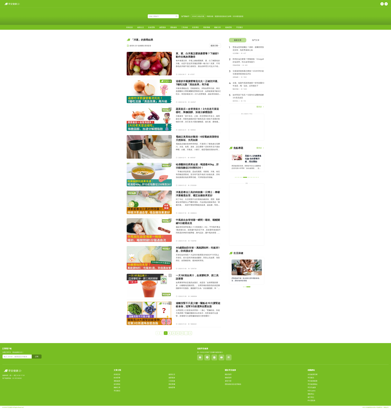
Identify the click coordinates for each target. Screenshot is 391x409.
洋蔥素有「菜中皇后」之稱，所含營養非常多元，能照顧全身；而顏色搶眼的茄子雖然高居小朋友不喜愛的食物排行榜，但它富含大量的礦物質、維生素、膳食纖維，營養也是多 (198, 119)
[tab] (237, 40)
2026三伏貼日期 (198, 16)
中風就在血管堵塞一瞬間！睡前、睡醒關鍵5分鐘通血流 (198, 221)
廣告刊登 (228, 381)
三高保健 (184, 27)
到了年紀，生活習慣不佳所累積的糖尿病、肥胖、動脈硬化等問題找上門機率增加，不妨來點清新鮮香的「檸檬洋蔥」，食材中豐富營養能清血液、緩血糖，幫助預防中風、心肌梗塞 (198, 202)
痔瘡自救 (210, 16)
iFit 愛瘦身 (311, 400)
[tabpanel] (246, 76)
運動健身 (173, 27)
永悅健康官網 (312, 374)
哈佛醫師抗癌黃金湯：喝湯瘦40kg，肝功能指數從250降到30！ (197, 166)
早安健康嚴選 (312, 381)
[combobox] (215, 46)
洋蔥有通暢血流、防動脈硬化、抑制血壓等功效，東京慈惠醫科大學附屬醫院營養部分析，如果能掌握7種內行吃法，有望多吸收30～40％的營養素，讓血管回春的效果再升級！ (198, 91)
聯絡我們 (228, 378)
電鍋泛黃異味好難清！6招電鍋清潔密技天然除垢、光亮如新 (197, 138)
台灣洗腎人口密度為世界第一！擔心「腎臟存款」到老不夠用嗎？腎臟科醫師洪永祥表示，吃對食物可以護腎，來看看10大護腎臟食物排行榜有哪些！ (198, 313)
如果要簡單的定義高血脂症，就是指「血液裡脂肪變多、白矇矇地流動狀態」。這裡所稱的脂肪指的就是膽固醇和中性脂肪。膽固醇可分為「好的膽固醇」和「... (198, 285)
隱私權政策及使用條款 (233, 384)
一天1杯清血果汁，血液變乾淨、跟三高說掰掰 (197, 277)
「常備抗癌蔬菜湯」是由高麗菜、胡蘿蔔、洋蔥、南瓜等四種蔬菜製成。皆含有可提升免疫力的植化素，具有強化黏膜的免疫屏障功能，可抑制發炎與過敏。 (198, 174)
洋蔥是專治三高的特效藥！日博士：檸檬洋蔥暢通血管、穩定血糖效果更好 (198, 194)
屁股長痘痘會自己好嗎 (223, 16)
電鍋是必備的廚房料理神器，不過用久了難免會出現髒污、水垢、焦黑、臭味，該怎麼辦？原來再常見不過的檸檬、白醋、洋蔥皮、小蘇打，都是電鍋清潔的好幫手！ (198, 147)
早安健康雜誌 (312, 384)
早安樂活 (239, 27)
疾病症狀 (129, 27)
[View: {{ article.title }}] (149, 63)
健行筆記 (311, 397)
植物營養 (228, 27)
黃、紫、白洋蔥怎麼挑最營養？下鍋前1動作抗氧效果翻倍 (197, 55)
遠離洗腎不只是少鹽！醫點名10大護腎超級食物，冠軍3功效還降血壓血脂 (198, 305)
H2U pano (311, 391)
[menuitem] (129, 27)
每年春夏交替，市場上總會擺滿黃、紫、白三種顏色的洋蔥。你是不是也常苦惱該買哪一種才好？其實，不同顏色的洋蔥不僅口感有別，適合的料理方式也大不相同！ (198, 64)
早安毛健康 (312, 387)
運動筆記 (311, 394)
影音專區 (195, 27)
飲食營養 (151, 27)
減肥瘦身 (162, 27)
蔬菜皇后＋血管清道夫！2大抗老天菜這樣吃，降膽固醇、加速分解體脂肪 (197, 110)
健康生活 (140, 27)
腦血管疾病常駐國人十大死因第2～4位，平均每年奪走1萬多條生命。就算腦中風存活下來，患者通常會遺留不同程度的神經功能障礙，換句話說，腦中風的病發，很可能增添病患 (198, 230)
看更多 (259, 107)
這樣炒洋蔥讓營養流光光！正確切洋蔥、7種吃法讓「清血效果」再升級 (198, 83)
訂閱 (36, 357)
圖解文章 (217, 27)
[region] (246, 163)
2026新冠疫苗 (238, 16)
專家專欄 (206, 27)
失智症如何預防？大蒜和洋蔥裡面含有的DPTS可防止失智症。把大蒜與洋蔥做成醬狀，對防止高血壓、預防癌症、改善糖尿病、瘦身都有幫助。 (198, 258)
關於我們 (228, 374)
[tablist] (246, 40)
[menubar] (184, 27)
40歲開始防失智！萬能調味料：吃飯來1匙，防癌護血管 (198, 249)
